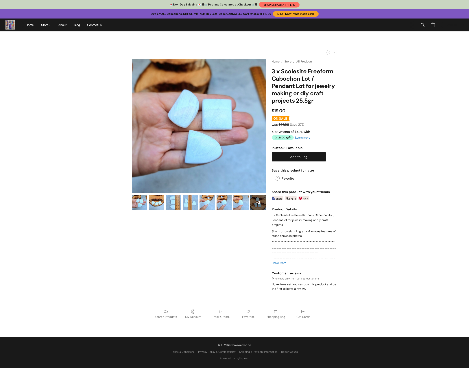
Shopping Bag (276, 317)
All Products (304, 61)
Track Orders (221, 317)
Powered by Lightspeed (234, 358)
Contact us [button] (94, 25)
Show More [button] (279, 263)
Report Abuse (289, 351)
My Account (193, 317)
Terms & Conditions (183, 351)
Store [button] (45, 25)
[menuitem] (329, 52)
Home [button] (30, 25)
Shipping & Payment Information (258, 351)
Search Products (166, 317)
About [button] (62, 25)
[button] (279, 5)
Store (287, 61)
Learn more (302, 137)
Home (276, 61)
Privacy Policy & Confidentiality (217, 351)
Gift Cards (303, 317)
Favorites (248, 317)
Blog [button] (77, 25)
